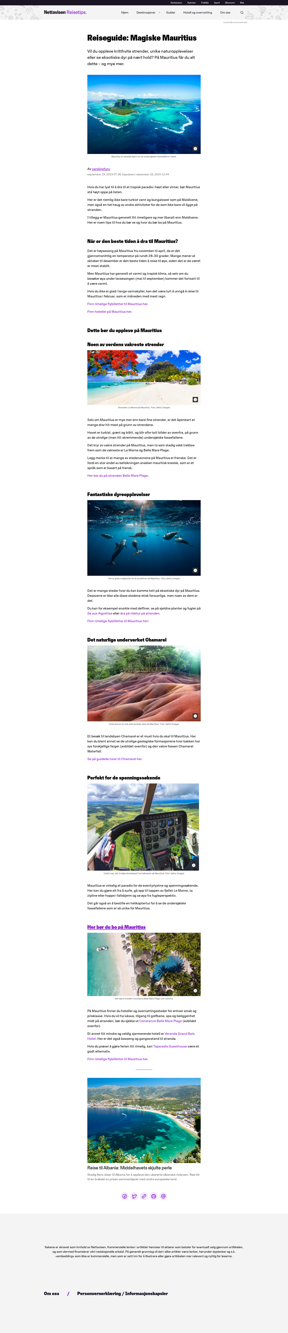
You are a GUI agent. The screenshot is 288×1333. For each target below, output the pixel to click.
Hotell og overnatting (197, 12)
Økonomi (230, 2)
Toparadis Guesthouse (170, 1046)
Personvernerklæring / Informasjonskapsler (122, 1293)
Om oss (225, 12)
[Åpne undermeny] (159, 13)
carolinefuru (101, 169)
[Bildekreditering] (195, 148)
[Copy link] (144, 1196)
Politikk (205, 2)
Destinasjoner (146, 12)
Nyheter (191, 2)
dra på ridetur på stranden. (140, 613)
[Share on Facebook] (125, 1196)
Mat (242, 2)
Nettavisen (176, 2)
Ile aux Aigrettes (99, 613)
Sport (217, 2)
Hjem (124, 12)
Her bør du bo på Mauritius (116, 927)
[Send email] (163, 1196)
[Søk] (242, 12)
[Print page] (154, 1196)
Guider (170, 12)
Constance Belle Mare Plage (160, 1021)
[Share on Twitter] (134, 1196)
